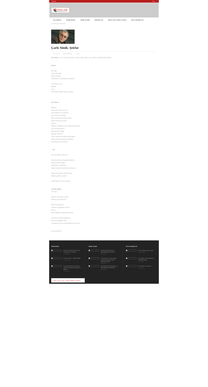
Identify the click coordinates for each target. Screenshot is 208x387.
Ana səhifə (54, 23)
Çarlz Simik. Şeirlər (65, 48)
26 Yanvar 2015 (56, 53)
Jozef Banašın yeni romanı (144, 266)
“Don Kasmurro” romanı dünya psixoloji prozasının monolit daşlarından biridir (109, 260)
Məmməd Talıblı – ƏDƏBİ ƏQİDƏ (71, 258)
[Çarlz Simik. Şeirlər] (104, 37)
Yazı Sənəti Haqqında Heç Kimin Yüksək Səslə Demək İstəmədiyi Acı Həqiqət (72, 267)
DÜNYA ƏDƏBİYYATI (67, 53)
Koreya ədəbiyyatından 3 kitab (145, 250)
